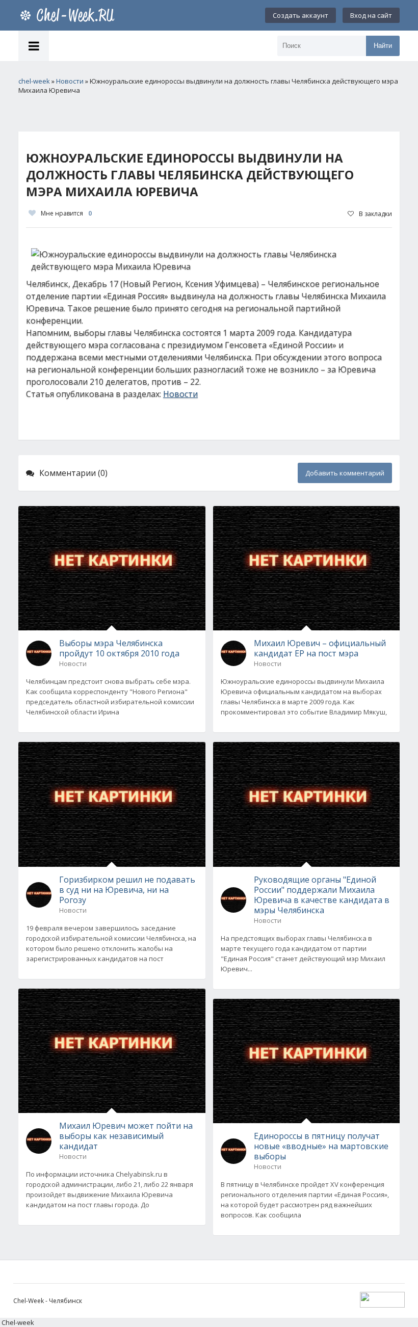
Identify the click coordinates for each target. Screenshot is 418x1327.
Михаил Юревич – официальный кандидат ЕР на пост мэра (320, 648)
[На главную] (69, 15)
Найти (383, 45)
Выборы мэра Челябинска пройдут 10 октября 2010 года (119, 648)
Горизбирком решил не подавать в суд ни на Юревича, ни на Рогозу (127, 889)
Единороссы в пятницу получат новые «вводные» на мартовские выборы (321, 1146)
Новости (180, 394)
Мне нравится (66, 213)
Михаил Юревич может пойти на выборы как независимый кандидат (126, 1136)
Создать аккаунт (300, 15)
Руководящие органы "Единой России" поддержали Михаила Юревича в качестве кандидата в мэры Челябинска (321, 894)
